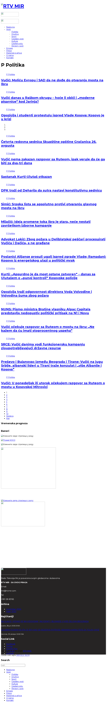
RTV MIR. (27, 651)
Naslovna (10, 27)
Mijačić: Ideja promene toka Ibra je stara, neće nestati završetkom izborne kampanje (46, 223)
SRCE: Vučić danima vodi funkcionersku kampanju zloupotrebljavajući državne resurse (43, 346)
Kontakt (10, 58)
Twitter (9, 646)
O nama (10, 55)
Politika (14, 32)
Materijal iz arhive (14, 53)
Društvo (15, 34)
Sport (13, 36)
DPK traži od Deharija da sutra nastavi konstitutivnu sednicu (51, 190)
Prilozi (9, 50)
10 (7, 414)
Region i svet (17, 46)
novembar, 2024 (13, 609)
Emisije (9, 48)
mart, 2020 (11, 611)
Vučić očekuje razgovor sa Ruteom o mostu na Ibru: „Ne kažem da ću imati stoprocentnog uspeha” (47, 328)
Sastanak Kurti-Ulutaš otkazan (26, 177)
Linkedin (10, 653)
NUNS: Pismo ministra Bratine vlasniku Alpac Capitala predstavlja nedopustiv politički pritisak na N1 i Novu (45, 311)
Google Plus (11, 648)
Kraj (8, 418)
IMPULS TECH (23, 655)
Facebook (10, 644)
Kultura (14, 41)
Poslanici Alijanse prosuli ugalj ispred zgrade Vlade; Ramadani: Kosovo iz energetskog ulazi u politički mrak (53, 258)
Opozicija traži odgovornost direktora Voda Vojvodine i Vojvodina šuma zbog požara (46, 293)
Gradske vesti (17, 39)
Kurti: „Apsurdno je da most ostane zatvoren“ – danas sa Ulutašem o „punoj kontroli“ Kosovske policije (48, 276)
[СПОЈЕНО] (8, 440)
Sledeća (9, 416)
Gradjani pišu (17, 43)
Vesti (8, 29)
